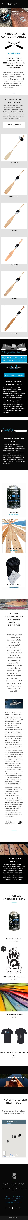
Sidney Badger (17, 783)
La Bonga (14, 162)
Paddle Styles (18, 1196)
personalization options (14, 866)
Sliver (14, 299)
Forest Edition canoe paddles (13, 387)
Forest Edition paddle (12, 399)
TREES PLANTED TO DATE (14, 375)
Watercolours (8, 799)
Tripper (14, 230)
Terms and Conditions (14, 1202)
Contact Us (14, 1200)
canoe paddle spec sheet (14, 116)
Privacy (7, 1196)
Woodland (14, 265)
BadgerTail (14, 196)
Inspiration (9, 1198)
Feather (14, 333)
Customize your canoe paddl (10, 864)
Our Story (19, 1198)
